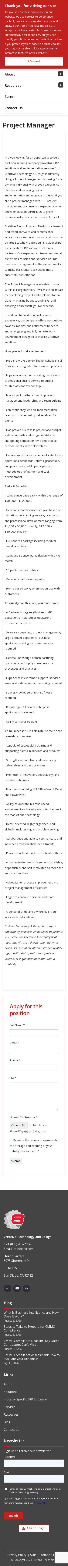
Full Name (17, 1025)
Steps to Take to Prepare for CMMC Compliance (29, 1328)
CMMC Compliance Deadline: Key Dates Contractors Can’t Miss (31, 1343)
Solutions (10, 1392)
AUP (33, 1555)
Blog (7, 1422)
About (8, 1384)
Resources (11, 1414)
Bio (13, 1078)
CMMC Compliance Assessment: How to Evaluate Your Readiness (32, 1357)
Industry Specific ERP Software (25, 1399)
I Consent (34, 61)
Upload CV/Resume (23, 1117)
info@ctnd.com (23, 1249)
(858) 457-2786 (20, 1244)
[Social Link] (7, 1288)
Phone (15, 1060)
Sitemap (44, 1555)
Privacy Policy (16, 1555)
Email (14, 1043)
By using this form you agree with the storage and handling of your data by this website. (33, 1145)
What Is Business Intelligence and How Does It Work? (31, 1314)
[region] (34, 34)
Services (9, 1407)
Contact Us (11, 1430)
